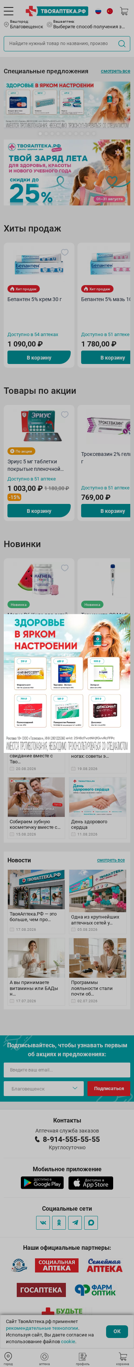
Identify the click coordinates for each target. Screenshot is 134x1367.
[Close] (122, 622)
